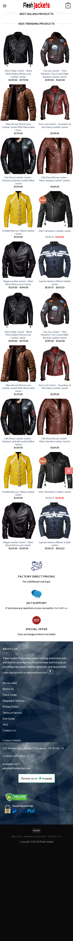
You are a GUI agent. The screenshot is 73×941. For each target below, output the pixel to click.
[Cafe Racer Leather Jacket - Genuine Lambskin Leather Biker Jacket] (18, 156)
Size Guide (9, 718)
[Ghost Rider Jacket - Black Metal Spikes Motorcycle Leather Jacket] (18, 49)
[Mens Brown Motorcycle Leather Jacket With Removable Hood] (18, 102)
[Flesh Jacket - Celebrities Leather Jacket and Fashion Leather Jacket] (36, 6)
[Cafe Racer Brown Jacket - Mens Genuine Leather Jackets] (54, 156)
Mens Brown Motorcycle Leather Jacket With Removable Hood (18, 127)
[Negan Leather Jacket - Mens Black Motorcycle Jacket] (18, 260)
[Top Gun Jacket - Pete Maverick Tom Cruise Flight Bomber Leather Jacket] (54, 49)
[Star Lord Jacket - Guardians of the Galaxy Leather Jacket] (54, 102)
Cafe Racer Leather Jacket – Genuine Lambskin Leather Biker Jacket (18, 180)
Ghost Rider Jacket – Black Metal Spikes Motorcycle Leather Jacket (18, 73)
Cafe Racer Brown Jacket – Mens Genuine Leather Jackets (54, 179)
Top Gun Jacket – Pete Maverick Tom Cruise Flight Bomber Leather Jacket (55, 73)
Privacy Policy (11, 706)
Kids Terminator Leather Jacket (55, 231)
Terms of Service (12, 712)
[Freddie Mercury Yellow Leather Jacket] (18, 209)
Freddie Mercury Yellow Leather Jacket (18, 232)
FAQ (5, 724)
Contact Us (9, 730)
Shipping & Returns (13, 700)
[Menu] (5, 6)
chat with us (60, 607)
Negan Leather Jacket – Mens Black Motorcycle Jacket (18, 283)
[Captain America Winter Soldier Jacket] (54, 260)
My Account (10, 682)
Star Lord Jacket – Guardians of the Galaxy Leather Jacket (55, 125)
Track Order (10, 694)
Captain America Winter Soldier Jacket (55, 283)
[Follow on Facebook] (50, 671)
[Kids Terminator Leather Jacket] (54, 209)
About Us (8, 688)
